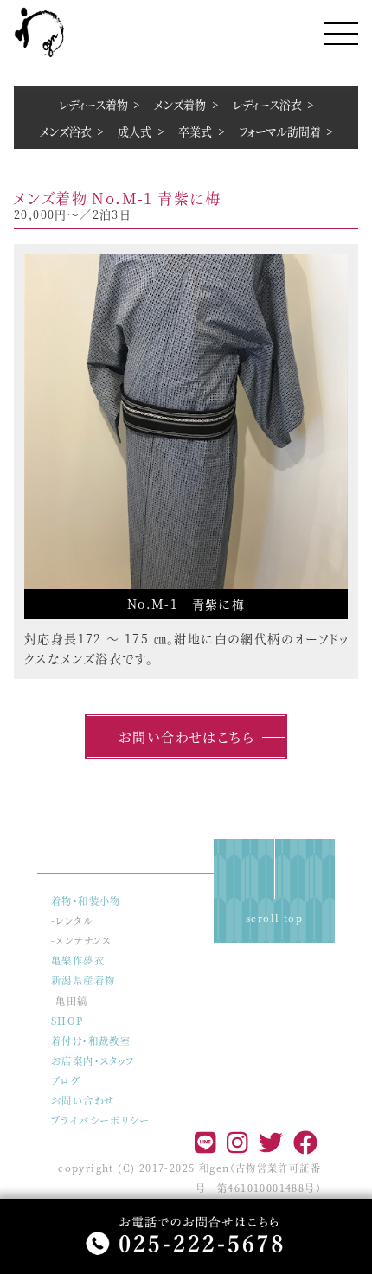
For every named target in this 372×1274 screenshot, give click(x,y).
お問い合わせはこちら (186, 736)
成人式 (134, 131)
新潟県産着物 (83, 980)
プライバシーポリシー (100, 1120)
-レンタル (72, 920)
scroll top (274, 918)
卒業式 (195, 131)
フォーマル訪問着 (280, 131)
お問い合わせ (82, 1100)
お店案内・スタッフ (93, 1060)
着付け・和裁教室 (91, 1040)
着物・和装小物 (86, 900)
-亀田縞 (69, 1001)
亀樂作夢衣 (78, 960)
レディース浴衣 (267, 104)
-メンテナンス (81, 940)
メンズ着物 (180, 104)
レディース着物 (93, 104)
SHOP (67, 1021)
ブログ (65, 1080)
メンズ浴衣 (66, 131)
